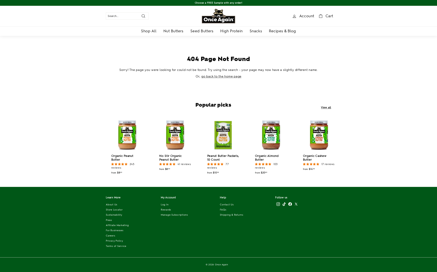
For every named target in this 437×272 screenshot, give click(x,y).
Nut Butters (173, 31)
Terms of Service (116, 246)
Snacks (256, 31)
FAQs (223, 209)
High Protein (231, 31)
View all (326, 107)
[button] (119, 164)
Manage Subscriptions (174, 214)
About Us (111, 204)
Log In (165, 204)
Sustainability (114, 214)
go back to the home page (221, 76)
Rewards (166, 209)
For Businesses (114, 230)
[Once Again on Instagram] (278, 204)
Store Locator (114, 209)
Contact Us (227, 204)
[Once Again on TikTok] (284, 204)
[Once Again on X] (296, 204)
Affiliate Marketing (117, 225)
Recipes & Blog (282, 31)
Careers (110, 235)
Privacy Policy (114, 240)
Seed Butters (202, 31)
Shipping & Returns (231, 214)
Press (109, 220)
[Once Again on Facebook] (290, 204)
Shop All (148, 31)
